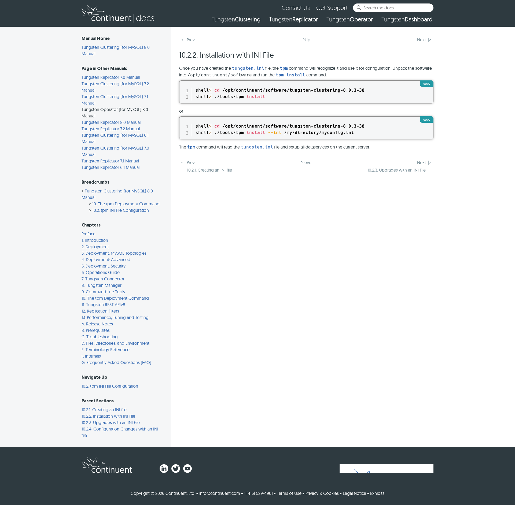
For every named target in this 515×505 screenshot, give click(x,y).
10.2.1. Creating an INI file (104, 409)
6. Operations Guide (101, 272)
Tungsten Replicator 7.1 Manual (110, 161)
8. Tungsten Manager (102, 285)
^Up (306, 39)
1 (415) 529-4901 (258, 493)
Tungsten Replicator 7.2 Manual (111, 128)
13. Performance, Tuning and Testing (115, 317)
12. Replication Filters (100, 311)
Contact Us (296, 7)
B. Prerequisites (96, 330)
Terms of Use (289, 493)
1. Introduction (95, 240)
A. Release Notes (97, 323)
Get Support (332, 7)
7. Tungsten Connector (103, 278)
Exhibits (377, 493)
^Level (306, 162)
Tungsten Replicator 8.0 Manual (111, 122)
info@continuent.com (219, 493)
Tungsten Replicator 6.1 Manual (110, 167)
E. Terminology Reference (106, 349)
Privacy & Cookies (322, 493)
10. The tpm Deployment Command (126, 203)
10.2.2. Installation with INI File (108, 416)
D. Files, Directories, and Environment (115, 343)
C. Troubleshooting (100, 336)
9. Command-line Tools (103, 291)
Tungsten (236, 19)
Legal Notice (354, 493)
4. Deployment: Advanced (106, 259)
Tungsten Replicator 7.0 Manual (111, 77)
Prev (191, 39)
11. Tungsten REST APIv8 (103, 304)
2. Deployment (95, 246)
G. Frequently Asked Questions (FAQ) (116, 362)
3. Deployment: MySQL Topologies (114, 253)
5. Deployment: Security (104, 266)
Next (421, 39)
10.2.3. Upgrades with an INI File (111, 422)
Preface (88, 233)
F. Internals (91, 356)
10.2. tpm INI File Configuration (120, 210)
